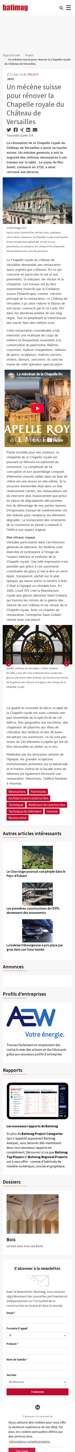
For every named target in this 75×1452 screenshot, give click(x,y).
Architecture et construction (28, 798)
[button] (8, 664)
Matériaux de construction (46, 805)
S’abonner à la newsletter (37, 1416)
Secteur (12, 1375)
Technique (15, 805)
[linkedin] (37, 1407)
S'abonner (37, 1392)
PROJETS (33, 74)
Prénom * (12, 1344)
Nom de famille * (17, 1359)
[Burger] (68, 8)
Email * (11, 1313)
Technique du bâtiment (24, 811)
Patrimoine (38, 792)
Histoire (52, 811)
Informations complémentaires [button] (29, 1441)
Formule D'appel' (17, 1328)
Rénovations (17, 792)
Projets (29, 55)
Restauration (17, 818)
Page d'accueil (11, 55)
